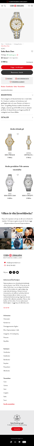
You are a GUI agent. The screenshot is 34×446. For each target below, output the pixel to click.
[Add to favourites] (32, 51)
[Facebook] (10, 272)
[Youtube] (17, 272)
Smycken (5, 363)
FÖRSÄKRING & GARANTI (18, 82)
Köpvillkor (6, 341)
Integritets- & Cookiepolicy (11, 334)
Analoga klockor (18, 44)
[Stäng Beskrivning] (32, 95)
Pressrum (5, 337)
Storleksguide (29, 62)
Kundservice (6, 323)
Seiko (15, 87)
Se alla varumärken (9, 404)
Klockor (3, 87)
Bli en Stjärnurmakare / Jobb (11, 330)
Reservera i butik (17, 72)
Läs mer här (6, 308)
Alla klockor (6, 371)
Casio (5, 382)
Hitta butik (6, 319)
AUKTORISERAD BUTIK (23, 78)
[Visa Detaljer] (32, 117)
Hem (2, 44)
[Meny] (2, 6)
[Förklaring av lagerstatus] (17, 55)
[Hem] (17, 6)
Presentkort (6, 367)
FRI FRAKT (9, 78)
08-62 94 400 (11, 265)
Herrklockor (6, 352)
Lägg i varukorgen (17, 67)
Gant (4, 389)
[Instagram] (14, 272)
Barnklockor (6, 360)
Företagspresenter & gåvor (10, 326)
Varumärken (21, 87)
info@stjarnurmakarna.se (13, 263)
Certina (5, 385)
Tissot (5, 400)
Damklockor (9, 44)
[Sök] (5, 6)
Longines (5, 393)
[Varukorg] (32, 6)
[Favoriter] (29, 6)
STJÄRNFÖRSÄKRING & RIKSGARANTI (18, 2)
